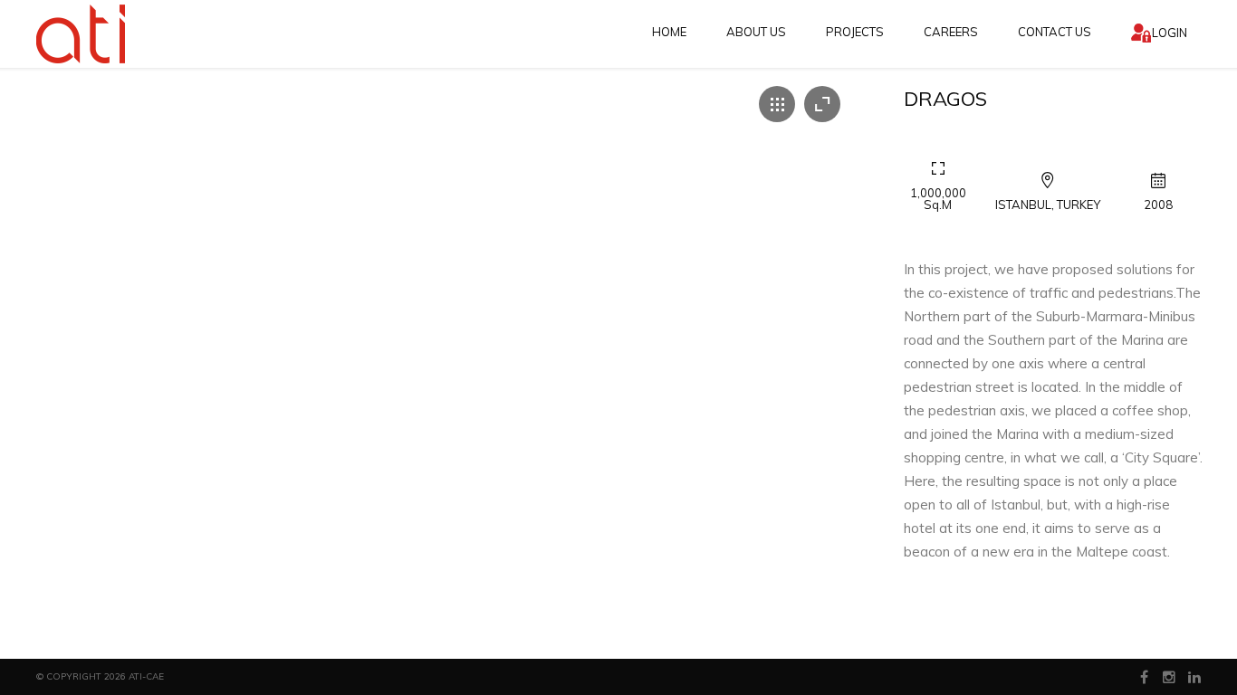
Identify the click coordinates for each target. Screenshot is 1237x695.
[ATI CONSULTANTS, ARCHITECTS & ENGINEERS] (82, 34)
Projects (855, 31)
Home (669, 31)
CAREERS (951, 31)
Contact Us (1054, 31)
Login (1169, 32)
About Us (756, 31)
